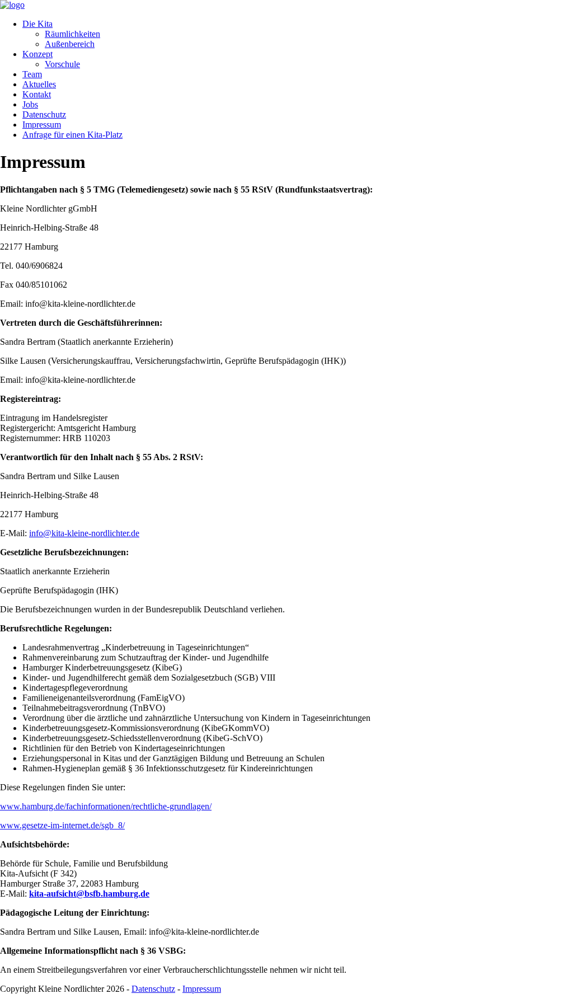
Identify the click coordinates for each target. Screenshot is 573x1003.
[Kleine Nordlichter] (12, 5)
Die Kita (37, 24)
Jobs (30, 104)
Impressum (41, 124)
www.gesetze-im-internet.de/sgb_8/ (62, 825)
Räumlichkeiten (72, 34)
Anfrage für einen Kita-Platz (72, 134)
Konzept (37, 54)
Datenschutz (44, 114)
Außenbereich (70, 44)
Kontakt (36, 94)
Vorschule (62, 64)
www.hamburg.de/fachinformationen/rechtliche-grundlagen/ (106, 806)
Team (32, 74)
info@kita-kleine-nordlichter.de (84, 533)
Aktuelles (39, 84)
